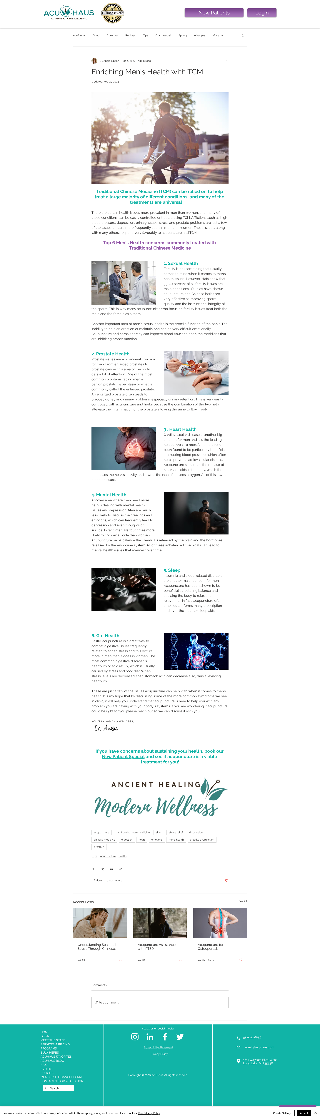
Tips (145, 35)
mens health (176, 839)
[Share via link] (120, 869)
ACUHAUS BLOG (52, 1060)
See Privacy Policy (149, 1113)
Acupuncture (108, 856)
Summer (112, 35)
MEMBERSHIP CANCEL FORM (61, 1077)
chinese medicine (104, 839)
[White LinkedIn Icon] (150, 1037)
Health (122, 856)
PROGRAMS (49, 1048)
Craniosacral (163, 35)
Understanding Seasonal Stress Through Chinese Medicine (97, 946)
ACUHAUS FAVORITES (56, 1056)
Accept (304, 1113)
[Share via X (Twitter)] (102, 869)
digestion (126, 839)
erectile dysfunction (202, 839)
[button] (242, 35)
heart (142, 839)
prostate (99, 846)
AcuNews (79, 35)
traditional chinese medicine (133, 832)
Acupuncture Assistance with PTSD (157, 946)
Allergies (199, 35)
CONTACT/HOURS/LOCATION (61, 1081)
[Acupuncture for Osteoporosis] (220, 923)
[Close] (315, 1113)
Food (96, 35)
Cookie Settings (282, 1113)
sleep (159, 832)
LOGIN (45, 1036)
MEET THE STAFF (53, 1040)
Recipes (130, 35)
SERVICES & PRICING (55, 1044)
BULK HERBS (50, 1052)
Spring (183, 35)
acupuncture (101, 832)
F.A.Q (44, 1065)
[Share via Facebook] (93, 869)
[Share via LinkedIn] (111, 869)
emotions (156, 839)
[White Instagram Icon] (135, 1037)
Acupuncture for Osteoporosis (210, 946)
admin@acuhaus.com (259, 1047)
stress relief (176, 832)
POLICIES (47, 1073)
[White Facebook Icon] (165, 1037)
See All (243, 901)
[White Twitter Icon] (180, 1037)
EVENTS (46, 1069)
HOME (45, 1032)
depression (196, 832)
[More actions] (226, 61)
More (216, 35)
